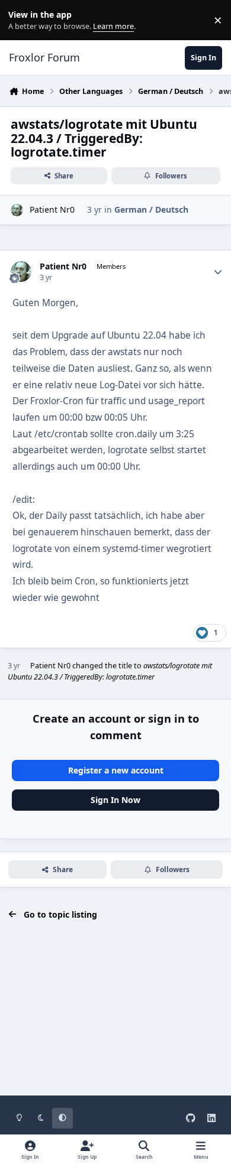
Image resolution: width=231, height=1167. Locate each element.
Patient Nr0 (52, 209)
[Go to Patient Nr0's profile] (17, 210)
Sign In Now (115, 799)
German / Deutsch (151, 209)
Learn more (23, 20)
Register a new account (115, 770)
